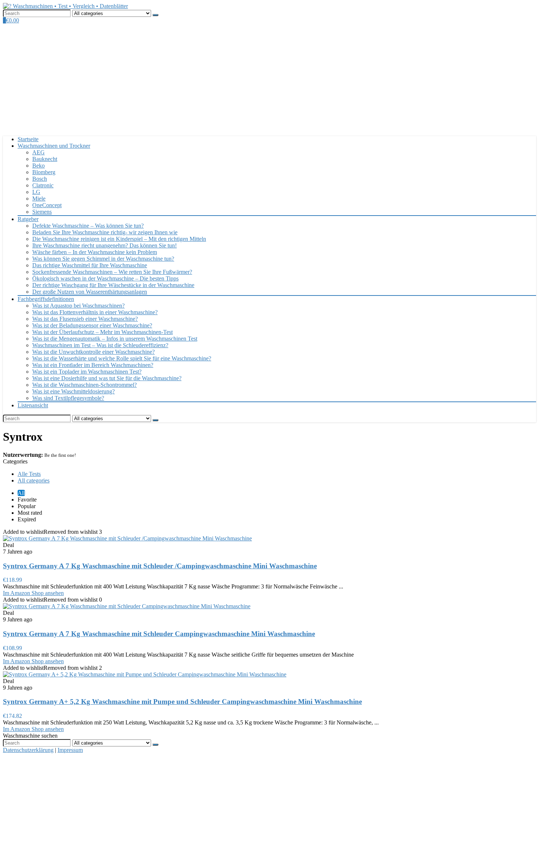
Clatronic (43, 185)
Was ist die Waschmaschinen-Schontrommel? (84, 385)
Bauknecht (44, 159)
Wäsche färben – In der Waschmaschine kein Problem (94, 252)
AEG (38, 152)
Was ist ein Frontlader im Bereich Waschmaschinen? (92, 365)
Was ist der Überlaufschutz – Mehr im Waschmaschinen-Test (102, 332)
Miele (38, 198)
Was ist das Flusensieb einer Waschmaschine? (85, 319)
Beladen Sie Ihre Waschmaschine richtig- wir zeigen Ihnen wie (104, 232)
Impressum (70, 750)
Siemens (42, 212)
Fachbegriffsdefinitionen (46, 299)
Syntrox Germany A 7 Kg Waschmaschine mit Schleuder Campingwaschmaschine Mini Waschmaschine (159, 634)
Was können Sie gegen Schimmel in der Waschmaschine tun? (103, 259)
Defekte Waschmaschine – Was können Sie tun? (88, 226)
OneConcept (47, 205)
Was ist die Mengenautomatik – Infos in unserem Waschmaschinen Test (114, 338)
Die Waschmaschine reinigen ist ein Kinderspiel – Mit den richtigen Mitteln (119, 239)
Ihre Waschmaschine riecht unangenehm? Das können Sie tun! (104, 245)
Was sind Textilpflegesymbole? (68, 398)
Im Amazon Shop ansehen (33, 593)
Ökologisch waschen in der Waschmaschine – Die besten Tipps (105, 278)
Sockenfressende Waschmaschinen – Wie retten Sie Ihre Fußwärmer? (112, 272)
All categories (34, 480)
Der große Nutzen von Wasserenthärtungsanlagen (89, 292)
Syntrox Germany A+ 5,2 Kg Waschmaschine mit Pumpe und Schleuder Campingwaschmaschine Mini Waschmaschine (182, 701)
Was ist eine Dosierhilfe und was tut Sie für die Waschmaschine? (107, 378)
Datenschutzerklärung (28, 750)
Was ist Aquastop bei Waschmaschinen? (78, 305)
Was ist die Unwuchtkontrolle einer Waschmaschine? (93, 352)
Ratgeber (28, 219)
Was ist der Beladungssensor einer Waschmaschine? (92, 325)
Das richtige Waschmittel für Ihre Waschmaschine (89, 265)
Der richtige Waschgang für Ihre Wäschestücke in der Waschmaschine (113, 285)
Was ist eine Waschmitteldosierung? (73, 391)
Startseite (28, 139)
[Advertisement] (269, 78)
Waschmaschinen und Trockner (54, 146)
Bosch (39, 179)
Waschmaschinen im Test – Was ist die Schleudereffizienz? (100, 345)
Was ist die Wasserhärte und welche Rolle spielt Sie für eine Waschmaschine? (121, 358)
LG (36, 192)
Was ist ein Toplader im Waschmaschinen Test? (87, 371)
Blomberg (43, 172)
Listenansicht (33, 405)
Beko (38, 165)
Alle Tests (29, 474)
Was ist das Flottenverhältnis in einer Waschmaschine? (95, 312)
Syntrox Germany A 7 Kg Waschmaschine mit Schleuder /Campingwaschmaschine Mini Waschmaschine (160, 566)
